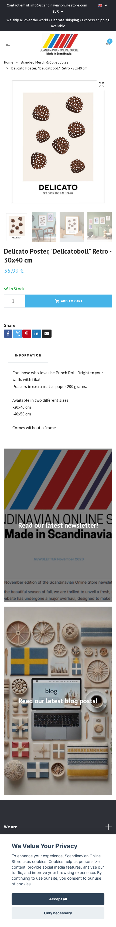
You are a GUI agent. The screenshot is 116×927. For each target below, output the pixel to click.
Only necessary (58, 913)
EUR (56, 11)
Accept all (58, 899)
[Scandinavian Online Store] (59, 44)
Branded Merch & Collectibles (45, 62)
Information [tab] (28, 355)
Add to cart (72, 301)
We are (10, 826)
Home (8, 62)
